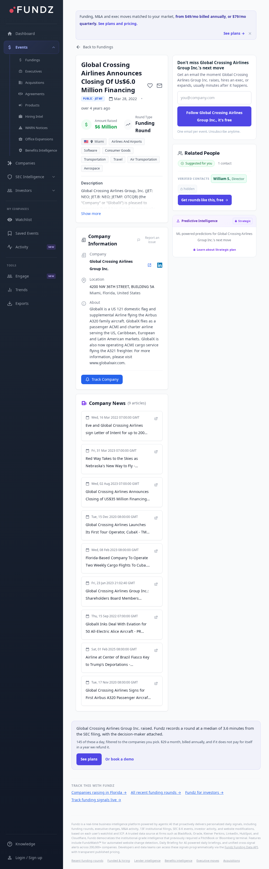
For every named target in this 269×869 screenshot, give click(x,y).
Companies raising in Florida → (99, 792)
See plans (89, 759)
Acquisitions (231, 860)
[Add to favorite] (150, 86)
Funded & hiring (118, 860)
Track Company (105, 379)
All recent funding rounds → (156, 792)
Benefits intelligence (178, 860)
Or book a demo (119, 759)
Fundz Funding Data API (241, 847)
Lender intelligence (147, 860)
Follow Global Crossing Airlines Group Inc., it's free (214, 116)
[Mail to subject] (159, 86)
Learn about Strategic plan (216, 249)
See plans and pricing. (118, 23)
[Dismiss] (249, 33)
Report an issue (152, 240)
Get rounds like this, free (202, 200)
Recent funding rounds (87, 860)
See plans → (234, 33)
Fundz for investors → (204, 792)
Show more (91, 213)
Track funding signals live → (96, 799)
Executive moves (207, 860)
